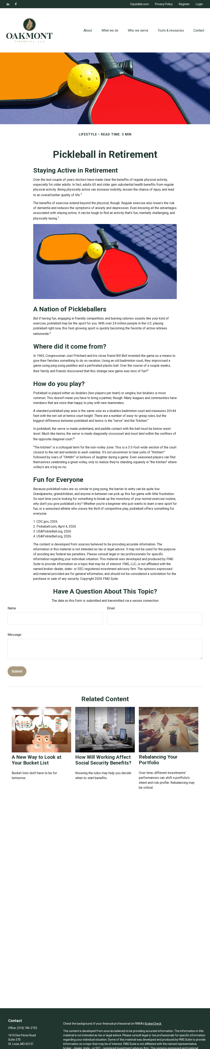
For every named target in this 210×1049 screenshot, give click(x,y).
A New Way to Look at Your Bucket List (36, 760)
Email (111, 608)
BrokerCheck (153, 1023)
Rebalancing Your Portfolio (158, 760)
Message (14, 635)
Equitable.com (139, 4)
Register (184, 4)
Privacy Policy (164, 4)
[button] (88, 30)
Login (199, 4)
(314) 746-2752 (27, 1028)
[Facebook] (16, 4)
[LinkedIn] (8, 4)
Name (12, 608)
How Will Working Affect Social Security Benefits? (103, 760)
